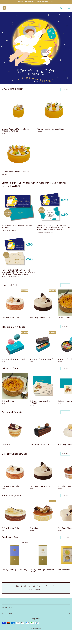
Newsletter (8, 613)
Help (4, 601)
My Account (8, 607)
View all (65, 89)
